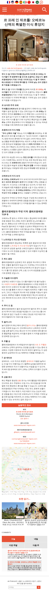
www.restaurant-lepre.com (24, 425)
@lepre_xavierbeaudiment (24, 432)
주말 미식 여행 (40, 494)
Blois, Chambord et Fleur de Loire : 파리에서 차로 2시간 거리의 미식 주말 (13, 522)
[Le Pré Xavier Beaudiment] (24, 45)
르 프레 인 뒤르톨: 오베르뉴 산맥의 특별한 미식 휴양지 (24, 563)
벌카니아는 (31, 325)
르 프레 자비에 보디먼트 (24, 65)
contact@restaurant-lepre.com (24, 439)
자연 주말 (20, 492)
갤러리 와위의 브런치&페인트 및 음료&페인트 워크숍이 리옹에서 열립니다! (36, 522)
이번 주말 (13, 545)
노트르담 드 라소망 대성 (20, 245)
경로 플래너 (24, 418)
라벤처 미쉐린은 (11, 284)
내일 (36, 539)
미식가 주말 (12, 494)
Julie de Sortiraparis (14, 68)
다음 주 (36, 545)
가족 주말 (13, 492)
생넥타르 (30, 361)
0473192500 (24, 441)
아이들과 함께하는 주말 (25, 494)
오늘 (13, 539)
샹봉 (19, 380)
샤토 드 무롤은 (40, 344)
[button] (3, 45)
